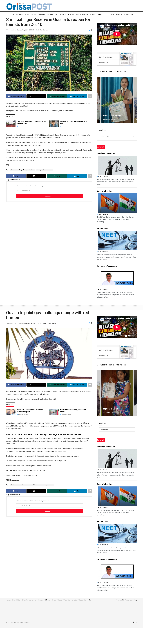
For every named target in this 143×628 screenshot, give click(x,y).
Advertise (74, 600)
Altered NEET (102, 228)
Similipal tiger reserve (44, 170)
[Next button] (135, 100)
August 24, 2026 (103, 252)
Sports (92, 14)
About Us (67, 600)
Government (26, 485)
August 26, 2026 (103, 176)
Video (112, 14)
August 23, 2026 (103, 289)
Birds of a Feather (104, 191)
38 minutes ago (23, 126)
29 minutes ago (66, 414)
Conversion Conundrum (107, 266)
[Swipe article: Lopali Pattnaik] (117, 100)
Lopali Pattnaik (109, 115)
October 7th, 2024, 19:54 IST (33, 323)
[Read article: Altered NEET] (117, 240)
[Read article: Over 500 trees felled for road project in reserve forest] (10, 123)
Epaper (119, 14)
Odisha (31, 170)
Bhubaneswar (15, 485)
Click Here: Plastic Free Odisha (111, 71)
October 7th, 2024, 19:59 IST (25, 30)
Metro (33, 14)
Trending (19, 14)
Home (12, 14)
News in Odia (128, 14)
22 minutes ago (23, 414)
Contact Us (82, 600)
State (27, 14)
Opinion (54, 600)
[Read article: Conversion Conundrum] (117, 278)
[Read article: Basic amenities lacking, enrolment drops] (54, 412)
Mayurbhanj (23, 170)
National (41, 14)
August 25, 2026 (103, 214)
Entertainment (82, 14)
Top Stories (44, 30)
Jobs (89, 600)
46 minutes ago (66, 126)
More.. (100, 14)
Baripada (14, 170)
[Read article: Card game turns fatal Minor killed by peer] (54, 123)
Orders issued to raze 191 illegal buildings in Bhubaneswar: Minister (49, 434)
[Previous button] (98, 100)
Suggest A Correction (13, 180)
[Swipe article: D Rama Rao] (117, 393)
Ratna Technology (131, 600)
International (52, 14)
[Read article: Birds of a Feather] (117, 203)
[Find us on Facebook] (133, 622)
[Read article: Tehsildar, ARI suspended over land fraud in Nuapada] (10, 412)
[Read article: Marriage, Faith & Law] (117, 165)
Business (63, 14)
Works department (46, 485)
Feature (71, 14)
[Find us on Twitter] (136, 622)
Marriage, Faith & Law (106, 153)
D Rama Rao (108, 409)
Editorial (47, 600)
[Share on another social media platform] (90, 96)
